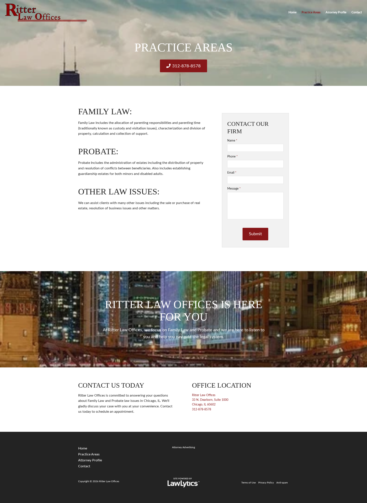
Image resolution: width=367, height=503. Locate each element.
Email (231, 172)
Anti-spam (282, 482)
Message (234, 188)
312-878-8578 (186, 66)
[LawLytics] (183, 482)
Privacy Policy (266, 482)
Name (232, 140)
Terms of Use (248, 482)
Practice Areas (311, 12)
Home (292, 12)
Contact (356, 12)
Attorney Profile (336, 12)
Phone (232, 156)
